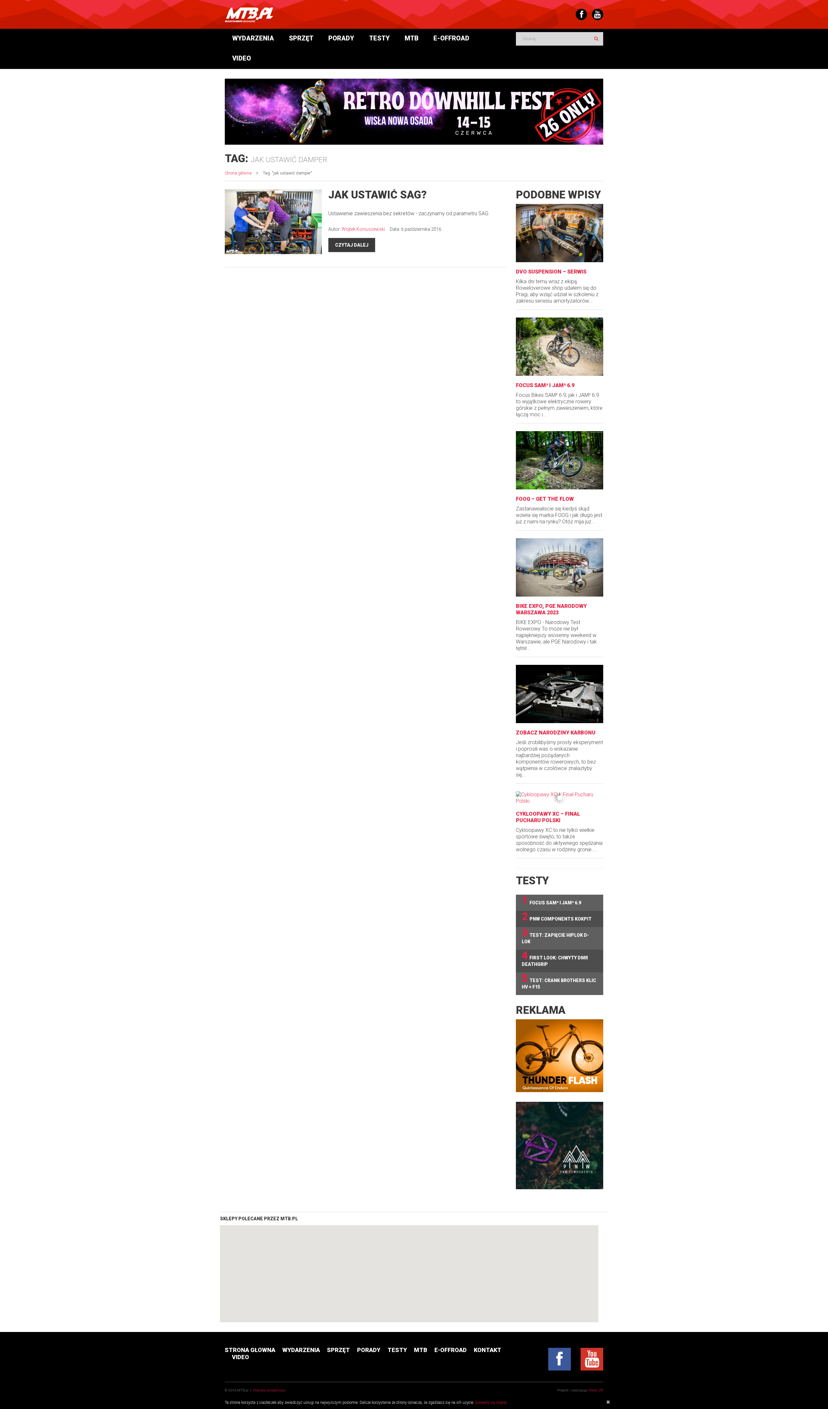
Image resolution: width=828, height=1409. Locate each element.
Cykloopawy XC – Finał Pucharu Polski (548, 817)
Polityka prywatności (269, 1390)
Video (241, 58)
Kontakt (487, 1350)
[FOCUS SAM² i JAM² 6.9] (559, 347)
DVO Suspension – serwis (551, 272)
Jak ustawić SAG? (377, 194)
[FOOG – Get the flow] (559, 460)
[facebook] (559, 1359)
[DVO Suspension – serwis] (559, 233)
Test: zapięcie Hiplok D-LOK (555, 935)
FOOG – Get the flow (545, 499)
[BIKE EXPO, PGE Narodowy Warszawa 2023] (559, 567)
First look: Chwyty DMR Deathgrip (555, 958)
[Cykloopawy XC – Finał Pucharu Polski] (559, 797)
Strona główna (238, 173)
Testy (379, 38)
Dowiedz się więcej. (491, 1402)
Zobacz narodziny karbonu (555, 733)
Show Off (596, 1390)
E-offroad (451, 38)
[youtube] (592, 1359)
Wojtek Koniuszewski (363, 229)
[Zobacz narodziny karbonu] (559, 694)
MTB (412, 38)
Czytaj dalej (351, 245)
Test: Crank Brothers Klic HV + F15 (559, 981)
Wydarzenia (253, 38)
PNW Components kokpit (557, 917)
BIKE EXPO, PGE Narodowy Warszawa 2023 (551, 609)
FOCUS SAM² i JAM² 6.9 (545, 385)
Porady (341, 38)
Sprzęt (301, 38)
